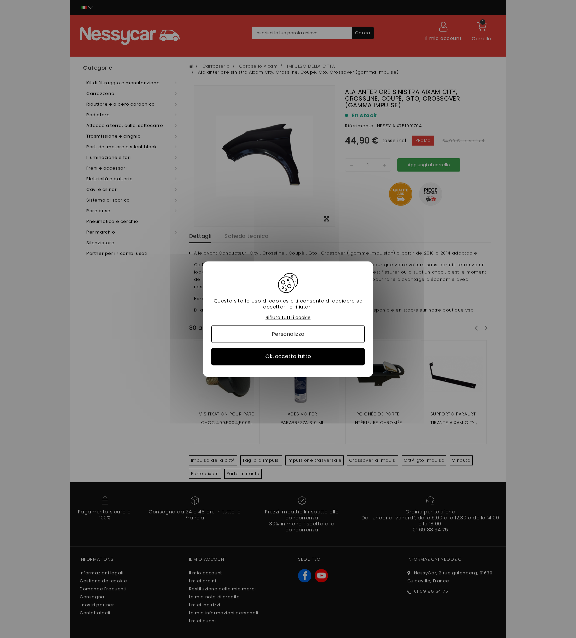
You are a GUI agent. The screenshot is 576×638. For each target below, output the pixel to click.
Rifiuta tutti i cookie (288, 317)
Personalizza (288, 334)
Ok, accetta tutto (288, 356)
